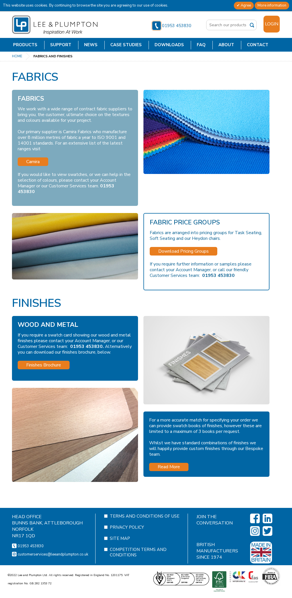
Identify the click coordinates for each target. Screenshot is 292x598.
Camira (33, 162)
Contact (257, 45)
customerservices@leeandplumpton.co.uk (53, 554)
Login (271, 24)
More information (271, 5)
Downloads (169, 45)
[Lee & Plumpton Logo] (55, 25)
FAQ (201, 45)
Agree (245, 5)
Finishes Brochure (43, 365)
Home (17, 56)
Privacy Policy (127, 527)
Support (60, 45)
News (91, 45)
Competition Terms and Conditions (138, 552)
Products (25, 45)
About (226, 45)
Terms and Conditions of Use (144, 516)
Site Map (120, 538)
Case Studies (126, 45)
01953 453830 (176, 26)
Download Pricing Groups (183, 251)
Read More (169, 467)
